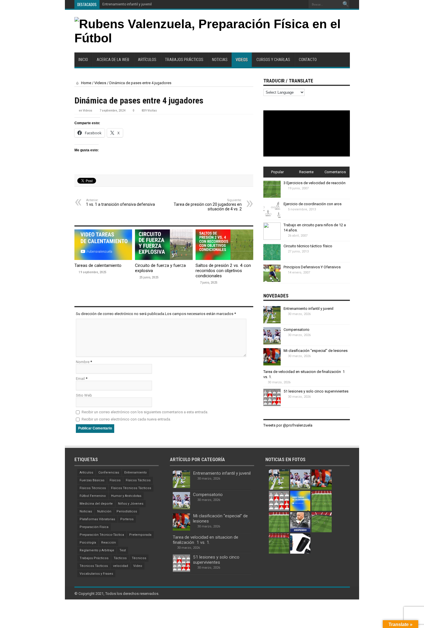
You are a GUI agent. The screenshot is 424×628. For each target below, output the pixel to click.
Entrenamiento (135, 472)
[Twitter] (288, 4)
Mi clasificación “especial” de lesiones (316, 350)
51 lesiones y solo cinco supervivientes (316, 391)
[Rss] (274, 4)
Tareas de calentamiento (97, 265)
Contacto (308, 59)
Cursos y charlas (273, 59)
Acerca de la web (113, 59)
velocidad (120, 566)
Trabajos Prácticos (184, 59)
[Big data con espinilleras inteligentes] (300, 543)
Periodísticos (127, 511)
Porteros (127, 519)
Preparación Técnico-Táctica (102, 535)
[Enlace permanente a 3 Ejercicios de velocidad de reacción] (272, 196)
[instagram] (302, 4)
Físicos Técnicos (93, 488)
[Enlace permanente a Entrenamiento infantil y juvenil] (272, 322)
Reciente (306, 172)
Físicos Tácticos (138, 480)
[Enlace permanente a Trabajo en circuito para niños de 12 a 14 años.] (272, 238)
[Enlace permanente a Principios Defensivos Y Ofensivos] (272, 280)
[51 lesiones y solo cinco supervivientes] (279, 501)
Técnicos (139, 558)
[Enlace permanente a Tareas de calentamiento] (103, 259)
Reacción (108, 542)
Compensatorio (296, 329)
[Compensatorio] (300, 479)
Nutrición (104, 511)
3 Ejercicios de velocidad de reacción (315, 183)
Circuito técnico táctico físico (308, 246)
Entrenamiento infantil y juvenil (127, 4)
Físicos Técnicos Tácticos (131, 488)
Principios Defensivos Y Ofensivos (312, 267)
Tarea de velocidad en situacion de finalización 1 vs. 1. (205, 540)
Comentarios (335, 172)
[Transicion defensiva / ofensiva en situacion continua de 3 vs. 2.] (279, 543)
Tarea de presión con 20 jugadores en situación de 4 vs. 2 (208, 204)
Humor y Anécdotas (126, 496)
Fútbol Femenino (93, 496)
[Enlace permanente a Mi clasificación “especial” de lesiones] (272, 364)
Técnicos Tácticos (94, 566)
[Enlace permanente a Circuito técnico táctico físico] (272, 259)
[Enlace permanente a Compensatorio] (272, 343)
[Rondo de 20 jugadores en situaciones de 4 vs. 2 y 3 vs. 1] (322, 501)
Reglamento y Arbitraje (97, 550)
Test (122, 550)
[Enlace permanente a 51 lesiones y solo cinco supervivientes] (272, 405)
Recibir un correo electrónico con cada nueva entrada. (126, 419)
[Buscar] (345, 4)
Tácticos (120, 558)
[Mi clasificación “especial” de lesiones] (322, 479)
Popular (277, 172)
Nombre (82, 362)
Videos (242, 59)
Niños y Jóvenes (130, 504)
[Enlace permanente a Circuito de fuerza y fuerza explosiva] (164, 259)
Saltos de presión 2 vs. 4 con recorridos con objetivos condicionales (223, 270)
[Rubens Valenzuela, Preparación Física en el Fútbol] (212, 38)
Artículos (147, 59)
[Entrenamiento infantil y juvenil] (279, 479)
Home (85, 83)
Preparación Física (94, 527)
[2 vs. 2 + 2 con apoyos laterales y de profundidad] (279, 522)
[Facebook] (281, 4)
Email (80, 378)
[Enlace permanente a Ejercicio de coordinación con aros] (272, 217)
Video (137, 566)
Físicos (115, 480)
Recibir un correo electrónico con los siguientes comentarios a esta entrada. (145, 412)
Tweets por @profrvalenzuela (287, 425)
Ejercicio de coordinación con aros (313, 204)
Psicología (88, 542)
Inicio (83, 59)
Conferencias (108, 472)
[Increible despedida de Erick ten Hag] (300, 522)
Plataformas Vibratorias (97, 519)
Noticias (220, 59)
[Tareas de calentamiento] (300, 501)
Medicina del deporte (96, 504)
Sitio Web (84, 395)
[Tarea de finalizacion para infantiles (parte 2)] (322, 522)
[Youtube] (295, 4)
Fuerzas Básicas (92, 480)
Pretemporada (140, 535)
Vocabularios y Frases (96, 574)
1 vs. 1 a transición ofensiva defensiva (120, 202)
